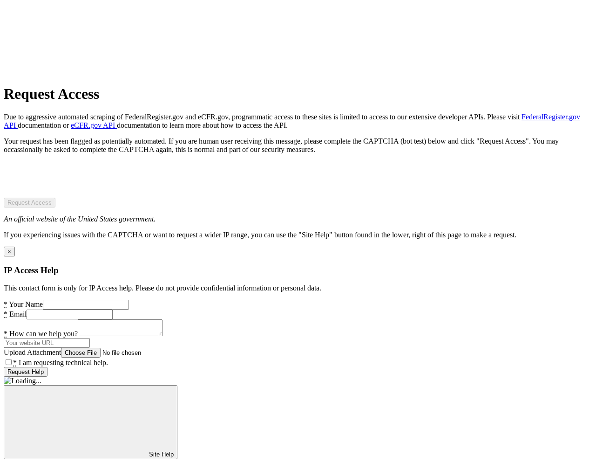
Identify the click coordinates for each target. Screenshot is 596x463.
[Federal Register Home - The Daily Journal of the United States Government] (73, 71)
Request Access (29, 202)
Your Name (23, 304)
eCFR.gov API (94, 125)
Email (15, 314)
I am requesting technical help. (60, 362)
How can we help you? (41, 334)
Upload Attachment (32, 352)
